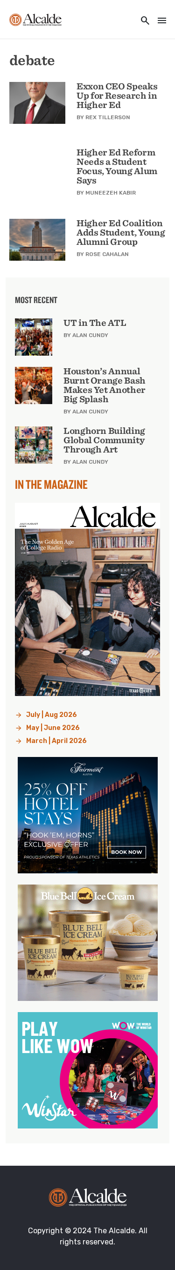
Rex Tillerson (107, 117)
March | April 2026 (56, 741)
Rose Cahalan (107, 254)
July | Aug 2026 (51, 715)
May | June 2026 (53, 728)
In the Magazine (51, 484)
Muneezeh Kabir (110, 192)
